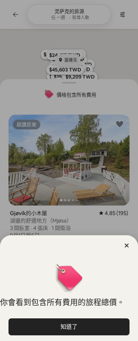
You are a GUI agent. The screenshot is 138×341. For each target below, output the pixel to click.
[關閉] (127, 245)
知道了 (69, 326)
